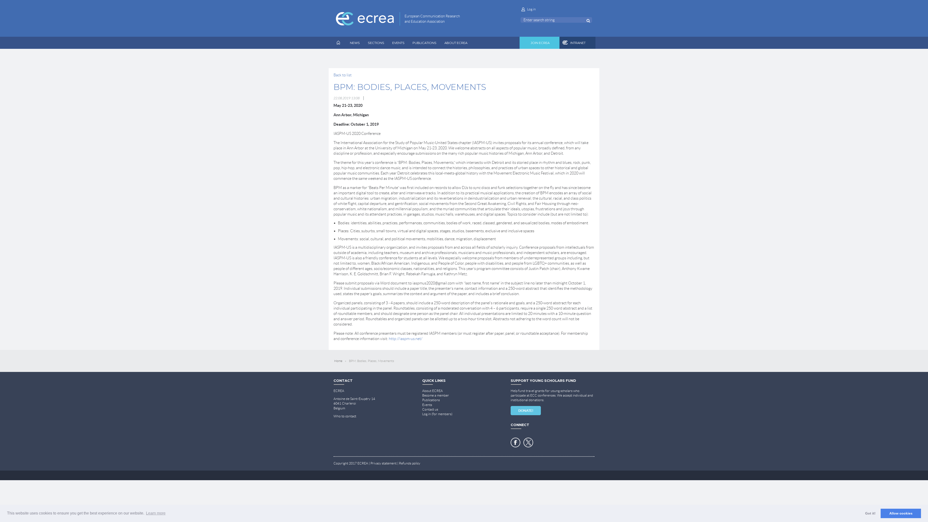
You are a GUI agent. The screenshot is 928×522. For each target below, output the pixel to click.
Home (338, 361)
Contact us (430, 409)
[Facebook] (515, 442)
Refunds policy (409, 463)
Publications (431, 400)
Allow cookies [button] (901, 513)
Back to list (343, 75)
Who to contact (345, 416)
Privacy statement (383, 463)
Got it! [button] (870, 513)
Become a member (435, 395)
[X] (528, 442)
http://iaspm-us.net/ (405, 339)
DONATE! (525, 411)
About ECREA (432, 391)
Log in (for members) (437, 414)
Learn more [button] (156, 513)
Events (427, 405)
